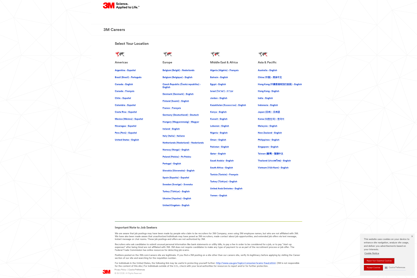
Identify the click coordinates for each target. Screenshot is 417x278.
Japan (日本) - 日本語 (269, 112)
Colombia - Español (125, 105)
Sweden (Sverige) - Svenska (178, 184)
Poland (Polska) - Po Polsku (177, 157)
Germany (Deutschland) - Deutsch (181, 115)
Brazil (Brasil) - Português (128, 77)
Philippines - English (268, 140)
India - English (265, 98)
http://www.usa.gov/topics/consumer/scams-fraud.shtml (245, 263)
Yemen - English (218, 195)
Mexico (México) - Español (129, 119)
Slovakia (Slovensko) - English (178, 171)
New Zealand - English (270, 133)
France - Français (172, 108)
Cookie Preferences (136, 270)
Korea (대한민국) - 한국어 (271, 119)
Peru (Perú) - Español (126, 133)
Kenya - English (218, 112)
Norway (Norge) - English (176, 150)
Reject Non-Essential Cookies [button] (379, 261)
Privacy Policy (120, 270)
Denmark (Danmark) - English (178, 94)
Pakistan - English (219, 147)
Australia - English (267, 70)
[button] (395, 267)
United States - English (127, 140)
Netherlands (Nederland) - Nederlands (183, 143)
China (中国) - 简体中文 (270, 77)
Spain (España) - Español (176, 178)
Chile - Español (123, 98)
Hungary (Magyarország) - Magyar (181, 122)
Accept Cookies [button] (373, 268)
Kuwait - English (218, 119)
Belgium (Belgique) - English (177, 77)
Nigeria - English (219, 133)
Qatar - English (218, 154)
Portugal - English (172, 164)
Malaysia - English (267, 126)
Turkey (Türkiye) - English (176, 191)
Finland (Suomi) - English (176, 101)
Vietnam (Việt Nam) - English (273, 168)
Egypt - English (218, 84)
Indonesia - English (268, 105)
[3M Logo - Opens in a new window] (121, 5)
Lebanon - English (219, 126)
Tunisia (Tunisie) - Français (224, 174)
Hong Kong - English (268, 91)
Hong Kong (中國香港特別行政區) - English (280, 84)
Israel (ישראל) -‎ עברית (221, 91)
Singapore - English (268, 147)
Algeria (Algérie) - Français (224, 70)
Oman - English (218, 140)
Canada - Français (124, 91)
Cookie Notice (371, 253)
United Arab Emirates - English (226, 188)
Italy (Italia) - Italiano (174, 136)
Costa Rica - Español (126, 112)
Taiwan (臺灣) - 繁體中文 (270, 154)
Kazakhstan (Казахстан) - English (228, 105)
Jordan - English (218, 98)
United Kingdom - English (176, 205)
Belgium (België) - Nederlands (178, 70)
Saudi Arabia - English (222, 161)
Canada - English (124, 84)
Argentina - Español (125, 70)
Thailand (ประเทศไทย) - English (274, 161)
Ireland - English (171, 129)
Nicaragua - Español (125, 126)
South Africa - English (221, 168)
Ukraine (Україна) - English (177, 198)
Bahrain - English (219, 77)
